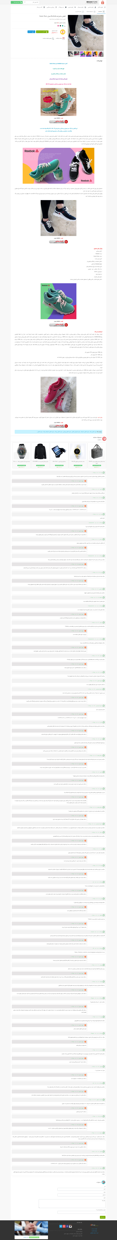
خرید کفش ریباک (58, 432)
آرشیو (99, 439)
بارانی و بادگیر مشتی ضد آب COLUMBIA (40, 461)
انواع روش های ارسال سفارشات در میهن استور (73, 1233)
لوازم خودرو (70, 7)
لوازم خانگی (100, 7)
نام (104, 1186)
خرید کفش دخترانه (85, 432)
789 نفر (30, 31)
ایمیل (104, 1192)
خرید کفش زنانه (93, 432)
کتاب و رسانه (39, 7)
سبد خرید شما (16, 2)
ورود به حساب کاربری (34, 1237)
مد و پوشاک (61, 7)
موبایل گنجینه (94, 1230)
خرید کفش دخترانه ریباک (48, 432)
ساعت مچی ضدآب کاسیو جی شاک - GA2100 (21, 461)
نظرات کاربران (78, 11)
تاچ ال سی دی (94, 1228)
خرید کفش (40, 432)
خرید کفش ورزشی (67, 432)
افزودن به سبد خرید (41, 31)
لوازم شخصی (90, 7)
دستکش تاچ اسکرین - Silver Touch (59, 461)
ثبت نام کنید (25, 1237)
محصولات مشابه (90, 11)
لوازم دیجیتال (80, 7)
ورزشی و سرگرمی (50, 7)
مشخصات (100, 11)
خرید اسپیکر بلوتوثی (94, 1232)
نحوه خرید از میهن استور (77, 1235)
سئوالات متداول (79, 1231)
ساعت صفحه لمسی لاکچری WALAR (78, 461)
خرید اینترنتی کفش (76, 432)
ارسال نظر (103, 1217)
